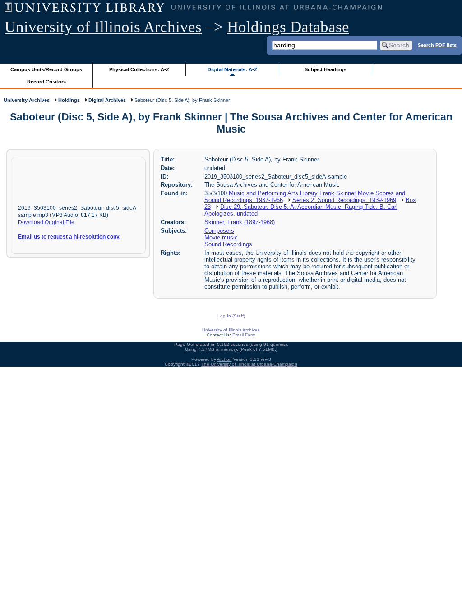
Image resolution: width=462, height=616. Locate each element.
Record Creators (46, 81)
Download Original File (46, 222)
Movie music (221, 237)
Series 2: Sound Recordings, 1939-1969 (344, 200)
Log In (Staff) (231, 315)
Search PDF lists (437, 44)
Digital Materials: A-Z (232, 69)
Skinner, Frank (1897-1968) (239, 222)
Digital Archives (107, 100)
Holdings (69, 100)
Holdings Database (288, 27)
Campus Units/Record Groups (46, 69)
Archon (224, 359)
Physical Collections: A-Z (139, 69)
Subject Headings (325, 69)
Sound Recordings (228, 244)
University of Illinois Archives (103, 27)
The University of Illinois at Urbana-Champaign (249, 364)
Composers (219, 230)
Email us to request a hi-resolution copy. (69, 236)
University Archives (27, 100)
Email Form (243, 334)
